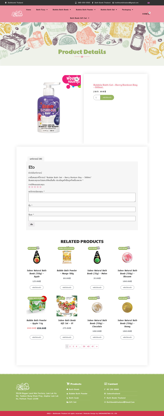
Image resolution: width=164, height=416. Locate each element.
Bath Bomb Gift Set (78, 18)
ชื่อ (30, 205)
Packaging (126, 9)
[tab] (35, 159)
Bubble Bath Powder (84, 9)
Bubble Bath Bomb (61, 9)
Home (28, 9)
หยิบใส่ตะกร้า (107, 97)
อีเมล (31, 215)
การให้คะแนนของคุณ (36, 185)
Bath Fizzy (40, 9)
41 (93, 346)
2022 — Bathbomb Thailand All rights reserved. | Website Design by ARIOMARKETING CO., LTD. (82, 413)
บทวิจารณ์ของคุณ (36, 192)
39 (84, 346)
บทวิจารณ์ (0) (36, 158)
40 (88, 346)
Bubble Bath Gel (108, 9)
